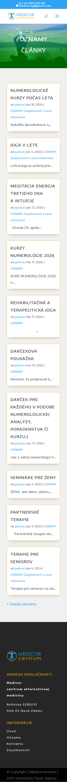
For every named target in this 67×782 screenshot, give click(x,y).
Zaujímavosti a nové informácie (32, 158)
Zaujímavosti (18, 750)
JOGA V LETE (24, 145)
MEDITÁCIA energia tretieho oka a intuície (32, 193)
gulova (19, 104)
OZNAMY (16, 110)
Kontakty (15, 743)
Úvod (11, 731)
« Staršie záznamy (21, 604)
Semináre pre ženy (33, 477)
